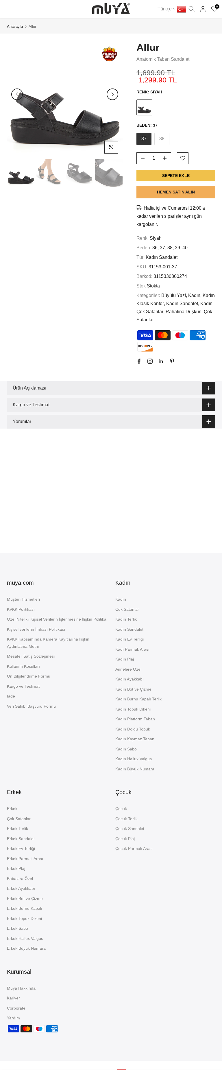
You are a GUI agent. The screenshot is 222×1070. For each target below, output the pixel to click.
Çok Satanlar (127, 609)
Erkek (12, 808)
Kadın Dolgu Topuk (132, 729)
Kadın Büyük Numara (134, 769)
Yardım (13, 1018)
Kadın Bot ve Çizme (133, 689)
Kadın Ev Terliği (129, 639)
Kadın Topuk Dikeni (133, 709)
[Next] (112, 94)
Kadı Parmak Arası (132, 649)
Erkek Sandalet (21, 838)
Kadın (194, 295)
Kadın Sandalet (161, 257)
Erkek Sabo (17, 928)
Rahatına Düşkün (183, 311)
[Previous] (17, 94)
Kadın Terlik (126, 619)
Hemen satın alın (176, 192)
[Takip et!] (139, 361)
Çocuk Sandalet (129, 828)
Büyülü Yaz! (173, 295)
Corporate (16, 1008)
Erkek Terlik (17, 828)
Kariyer (13, 998)
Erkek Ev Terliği (21, 848)
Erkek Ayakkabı (21, 888)
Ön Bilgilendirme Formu (28, 676)
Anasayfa (15, 26)
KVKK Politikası (21, 609)
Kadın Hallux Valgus (133, 759)
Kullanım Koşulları (23, 666)
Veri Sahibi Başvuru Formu (31, 706)
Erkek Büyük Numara (26, 948)
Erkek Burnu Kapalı (24, 908)
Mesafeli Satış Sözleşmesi (31, 656)
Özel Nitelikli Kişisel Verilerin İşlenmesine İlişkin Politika (56, 619)
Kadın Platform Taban (135, 719)
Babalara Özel (20, 878)
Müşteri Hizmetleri (23, 599)
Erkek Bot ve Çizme (25, 898)
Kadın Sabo (126, 749)
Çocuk (121, 808)
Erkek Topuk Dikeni (24, 918)
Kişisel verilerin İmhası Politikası (36, 629)
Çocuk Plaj (125, 838)
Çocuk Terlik (126, 818)
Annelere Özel (128, 669)
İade (11, 696)
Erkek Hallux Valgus (25, 938)
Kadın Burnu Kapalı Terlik (138, 699)
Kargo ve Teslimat (23, 686)
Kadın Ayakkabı (129, 679)
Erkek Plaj (16, 868)
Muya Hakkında (21, 988)
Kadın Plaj (124, 659)
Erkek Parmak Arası (25, 858)
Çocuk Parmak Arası (134, 848)
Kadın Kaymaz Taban (134, 739)
